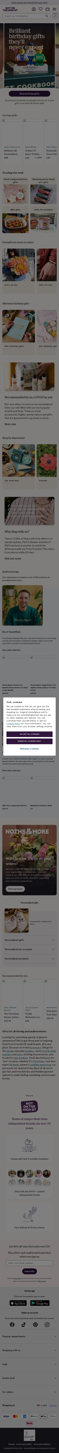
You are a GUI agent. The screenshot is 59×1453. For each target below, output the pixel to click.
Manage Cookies (29, 748)
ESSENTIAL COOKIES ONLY (29, 741)
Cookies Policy (13, 724)
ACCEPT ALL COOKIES (29, 734)
